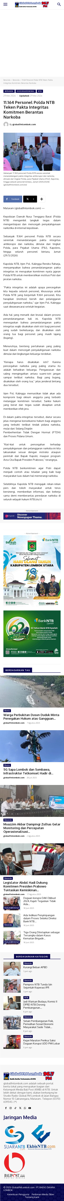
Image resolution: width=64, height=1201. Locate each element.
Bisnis (7, 710)
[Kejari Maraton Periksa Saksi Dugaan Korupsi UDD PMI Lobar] (12, 1042)
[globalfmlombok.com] (6, 124)
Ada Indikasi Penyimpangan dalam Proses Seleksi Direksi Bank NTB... (39, 918)
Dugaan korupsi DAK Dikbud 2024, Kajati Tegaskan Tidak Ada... (39, 901)
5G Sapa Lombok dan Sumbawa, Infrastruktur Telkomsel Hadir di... (28, 771)
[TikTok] (15, 1108)
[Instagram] (10, 1108)
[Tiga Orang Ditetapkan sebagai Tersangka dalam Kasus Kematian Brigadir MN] (12, 937)
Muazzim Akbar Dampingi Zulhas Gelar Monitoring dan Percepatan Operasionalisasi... (31, 827)
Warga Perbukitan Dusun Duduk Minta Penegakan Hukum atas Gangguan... (31, 716)
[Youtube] (29, 1108)
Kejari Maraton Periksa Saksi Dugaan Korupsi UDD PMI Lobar (41, 1042)
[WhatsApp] (25, 1108)
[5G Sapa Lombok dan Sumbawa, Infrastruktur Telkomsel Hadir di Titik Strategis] (32, 746)
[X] (20, 1108)
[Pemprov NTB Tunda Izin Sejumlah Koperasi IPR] (12, 986)
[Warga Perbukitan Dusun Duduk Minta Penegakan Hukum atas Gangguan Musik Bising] (32, 691)
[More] (41, 199)
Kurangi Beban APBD (35, 967)
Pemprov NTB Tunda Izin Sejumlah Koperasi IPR (37, 986)
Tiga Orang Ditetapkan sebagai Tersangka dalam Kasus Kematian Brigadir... (41, 935)
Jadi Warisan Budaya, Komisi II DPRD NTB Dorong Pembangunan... (40, 1004)
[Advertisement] (32, 43)
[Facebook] (5, 1108)
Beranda (6, 80)
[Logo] (32, 4)
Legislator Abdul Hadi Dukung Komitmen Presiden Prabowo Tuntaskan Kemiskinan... (25, 886)
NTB (40, 91)
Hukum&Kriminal (25, 91)
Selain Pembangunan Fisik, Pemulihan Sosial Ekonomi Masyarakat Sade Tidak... (38, 1024)
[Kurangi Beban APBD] (12, 969)
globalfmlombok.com (24, 124)
